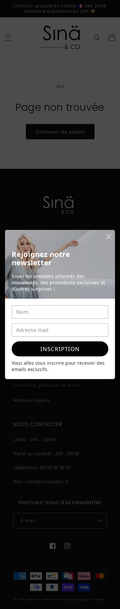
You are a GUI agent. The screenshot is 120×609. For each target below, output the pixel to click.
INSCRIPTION (60, 349)
